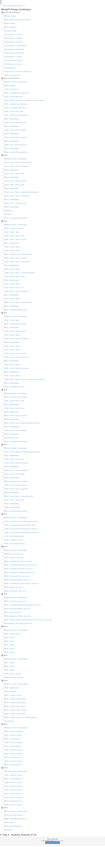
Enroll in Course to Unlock (52, 842)
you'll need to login (58, 840)
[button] (1, 1)
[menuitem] (1, 3)
